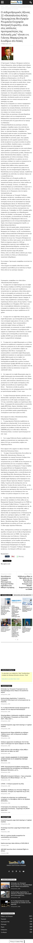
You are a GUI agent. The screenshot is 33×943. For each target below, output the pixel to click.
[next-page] (17, 639)
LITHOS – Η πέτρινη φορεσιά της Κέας (12, 784)
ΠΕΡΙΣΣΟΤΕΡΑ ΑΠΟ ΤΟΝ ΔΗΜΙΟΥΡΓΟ (22, 595)
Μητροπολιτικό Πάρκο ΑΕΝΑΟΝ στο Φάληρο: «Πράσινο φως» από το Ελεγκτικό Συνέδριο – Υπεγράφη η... (14, 734)
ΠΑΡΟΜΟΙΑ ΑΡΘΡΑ (6, 595)
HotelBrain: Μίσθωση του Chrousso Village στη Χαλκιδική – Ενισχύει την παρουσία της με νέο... (15, 790)
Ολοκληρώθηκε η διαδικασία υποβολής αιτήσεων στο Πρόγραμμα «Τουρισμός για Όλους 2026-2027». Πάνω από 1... (16, 717)
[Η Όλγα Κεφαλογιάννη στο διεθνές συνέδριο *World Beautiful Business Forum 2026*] (27, 622)
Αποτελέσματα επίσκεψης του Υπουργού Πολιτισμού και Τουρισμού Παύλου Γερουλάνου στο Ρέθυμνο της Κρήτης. (8, 581)
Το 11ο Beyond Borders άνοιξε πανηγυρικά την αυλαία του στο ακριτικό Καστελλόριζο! (15, 708)
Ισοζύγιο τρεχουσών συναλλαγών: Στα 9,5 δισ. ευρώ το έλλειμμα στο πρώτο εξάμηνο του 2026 (15, 742)
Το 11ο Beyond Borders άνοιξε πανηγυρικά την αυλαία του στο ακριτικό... (21, 902)
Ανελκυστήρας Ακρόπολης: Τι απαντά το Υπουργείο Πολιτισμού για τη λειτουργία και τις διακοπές (15, 699)
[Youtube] (23, 871)
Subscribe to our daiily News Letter (10, 679)
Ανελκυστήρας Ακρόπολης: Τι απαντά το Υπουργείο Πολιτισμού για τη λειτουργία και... (21, 893)
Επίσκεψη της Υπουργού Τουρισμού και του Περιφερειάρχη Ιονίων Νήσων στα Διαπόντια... (21, 884)
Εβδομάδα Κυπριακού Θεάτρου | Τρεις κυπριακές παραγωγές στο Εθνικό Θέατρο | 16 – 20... (16, 777)
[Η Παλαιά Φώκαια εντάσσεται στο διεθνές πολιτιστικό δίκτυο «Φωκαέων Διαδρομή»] (6, 622)
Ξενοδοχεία (4, 932)
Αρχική (2, 6)
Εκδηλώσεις (4, 929)
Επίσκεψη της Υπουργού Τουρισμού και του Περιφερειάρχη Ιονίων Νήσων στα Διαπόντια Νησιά (14, 690)
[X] (20, 871)
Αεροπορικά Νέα (5, 921)
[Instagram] (13, 871)
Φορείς (6, 6)
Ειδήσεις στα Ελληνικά (7, 916)
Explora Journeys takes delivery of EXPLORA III (15, 843)
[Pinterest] (16, 871)
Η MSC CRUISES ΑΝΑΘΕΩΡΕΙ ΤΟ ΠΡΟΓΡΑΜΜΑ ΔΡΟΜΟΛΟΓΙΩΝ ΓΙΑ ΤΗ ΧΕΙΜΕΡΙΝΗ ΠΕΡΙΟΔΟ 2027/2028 (14, 758)
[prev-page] (15, 639)
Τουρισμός (3, 919)
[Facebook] (9, 871)
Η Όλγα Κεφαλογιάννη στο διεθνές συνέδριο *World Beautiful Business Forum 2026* (26, 629)
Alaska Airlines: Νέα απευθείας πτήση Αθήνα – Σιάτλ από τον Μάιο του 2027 (15, 750)
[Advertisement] (16, 275)
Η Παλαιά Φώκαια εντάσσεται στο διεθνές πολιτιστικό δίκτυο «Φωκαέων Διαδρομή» (5, 629)
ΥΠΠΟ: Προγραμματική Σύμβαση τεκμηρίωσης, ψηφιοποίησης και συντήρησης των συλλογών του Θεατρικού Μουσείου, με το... (16, 768)
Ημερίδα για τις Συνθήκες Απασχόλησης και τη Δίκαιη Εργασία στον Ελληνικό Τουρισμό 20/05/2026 (27, 608)
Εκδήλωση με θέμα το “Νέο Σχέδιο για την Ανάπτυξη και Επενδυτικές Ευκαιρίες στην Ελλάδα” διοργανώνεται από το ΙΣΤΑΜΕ (25, 582)
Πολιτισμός (3, 924)
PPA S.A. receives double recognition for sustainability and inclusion (13, 836)
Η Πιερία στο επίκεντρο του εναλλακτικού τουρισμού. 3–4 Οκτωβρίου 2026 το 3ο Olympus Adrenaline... (15, 799)
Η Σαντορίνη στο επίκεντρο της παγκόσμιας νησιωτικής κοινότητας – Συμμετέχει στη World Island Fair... (15, 808)
